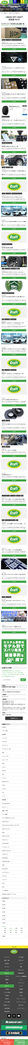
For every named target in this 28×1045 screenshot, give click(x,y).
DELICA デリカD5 (5, 836)
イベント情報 (4, 814)
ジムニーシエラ (5, 756)
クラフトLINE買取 (7, 992)
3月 (10, 932)
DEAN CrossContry (6, 850)
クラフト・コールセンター (21, 998)
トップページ (7, 957)
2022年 (3, 915)
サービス (7, 976)
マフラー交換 (4, 730)
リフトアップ (4, 879)
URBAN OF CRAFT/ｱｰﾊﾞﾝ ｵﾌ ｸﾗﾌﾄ (9, 894)
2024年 (3, 908)
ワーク (3, 796)
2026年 (3, 901)
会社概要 (7, 989)
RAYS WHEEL (5, 858)
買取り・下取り (5, 810)
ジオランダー (4, 741)
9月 (21, 928)
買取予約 (7, 998)
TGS (3, 792)
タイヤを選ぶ (21, 957)
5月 (21, 930)
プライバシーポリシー (21, 1008)
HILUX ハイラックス (6, 829)
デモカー (4, 785)
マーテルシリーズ (5, 847)
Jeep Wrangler (5, 843)
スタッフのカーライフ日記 (19, 674)
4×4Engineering (6, 803)
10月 (16, 928)
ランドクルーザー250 (6, 749)
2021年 (3, 919)
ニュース (21, 963)
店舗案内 (22, 2)
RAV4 (3, 832)
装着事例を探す (11, 2)
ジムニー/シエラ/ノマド (16, 670)
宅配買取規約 (7, 1011)
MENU (26, 2)
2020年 (3, 923)
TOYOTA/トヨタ (5, 821)
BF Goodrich (5, 868)
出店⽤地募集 (7, 1008)
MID (3, 774)
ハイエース (4, 778)
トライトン (4, 767)
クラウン (9, 674)
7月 (10, 930)
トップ (2, 13)
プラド (18, 672)
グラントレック (5, 745)
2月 (16, 932)
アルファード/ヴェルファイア (7, 672)
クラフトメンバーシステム (21, 1002)
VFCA (3, 887)
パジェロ (4, 789)
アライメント (4, 876)
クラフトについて (21, 970)
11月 (11, 928)
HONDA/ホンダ (5, 781)
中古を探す (7, 963)
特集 (21, 966)
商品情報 (4, 799)
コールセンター (18, 2)
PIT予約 (21, 995)
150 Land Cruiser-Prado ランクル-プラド (10, 825)
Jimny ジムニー (5, 839)
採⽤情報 (21, 989)
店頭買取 (21, 992)
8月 (5, 930)
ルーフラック (4, 738)
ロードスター (4, 674)
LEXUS (21, 672)
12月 (5, 928)
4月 (5, 932)
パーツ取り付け (5, 890)
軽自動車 (4, 734)
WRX (12, 674)
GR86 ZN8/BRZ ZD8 (6, 670)
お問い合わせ (21, 1005)
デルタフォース (5, 854)
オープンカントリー (6, 872)
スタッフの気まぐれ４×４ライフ (8, 676)
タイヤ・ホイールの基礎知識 (21, 976)
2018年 (3, 936)
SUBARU (4, 727)
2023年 (3, 912)
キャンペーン (4, 807)
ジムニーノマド (5, 759)
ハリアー (15, 672)
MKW (3, 865)
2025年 (3, 904)
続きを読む (14, 49)
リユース (7, 970)
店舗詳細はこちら (14, 718)
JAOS (3, 883)
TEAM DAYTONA (5, 861)
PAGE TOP (14, 946)
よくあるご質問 (7, 1002)
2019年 (3, 926)
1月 (21, 932)
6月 (16, 930)
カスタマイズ (21, 960)
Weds (3, 763)
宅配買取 (7, 995)
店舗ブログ (6, 13)
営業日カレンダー (7, 1005)
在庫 (3, 752)
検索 (22, 679)
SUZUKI (4, 770)
